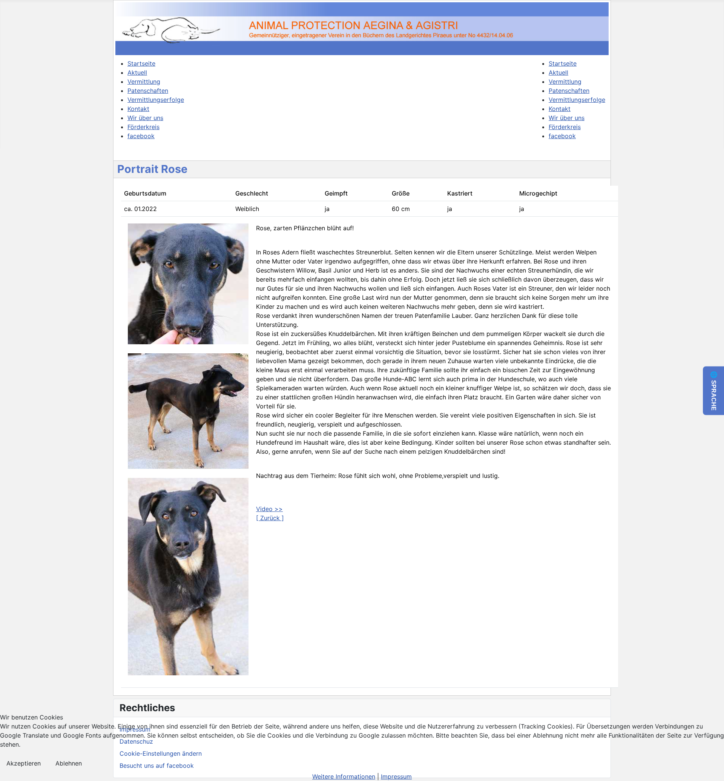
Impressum (396, 776)
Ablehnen (68, 763)
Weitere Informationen (343, 776)
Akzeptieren (23, 763)
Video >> (269, 509)
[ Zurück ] (270, 518)
